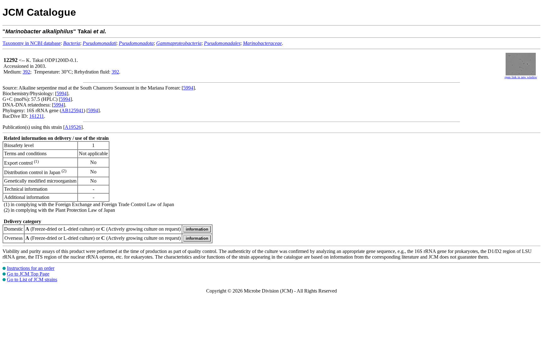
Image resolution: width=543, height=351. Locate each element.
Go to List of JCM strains (32, 279)
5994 (188, 87)
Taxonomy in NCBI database (32, 43)
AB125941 (72, 110)
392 (26, 71)
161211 (36, 116)
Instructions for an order (30, 268)
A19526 (73, 127)
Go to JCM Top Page (28, 274)
